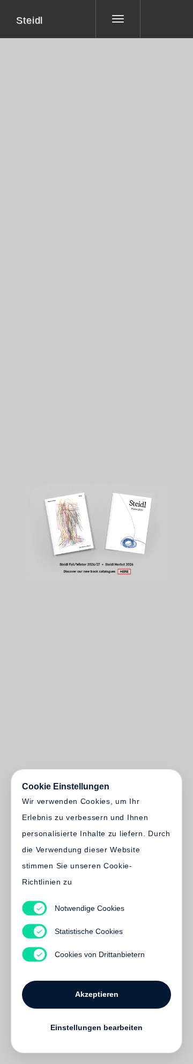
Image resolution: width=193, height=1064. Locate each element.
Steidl (29, 20)
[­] (158, 19)
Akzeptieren (96, 994)
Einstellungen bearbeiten (96, 1027)
